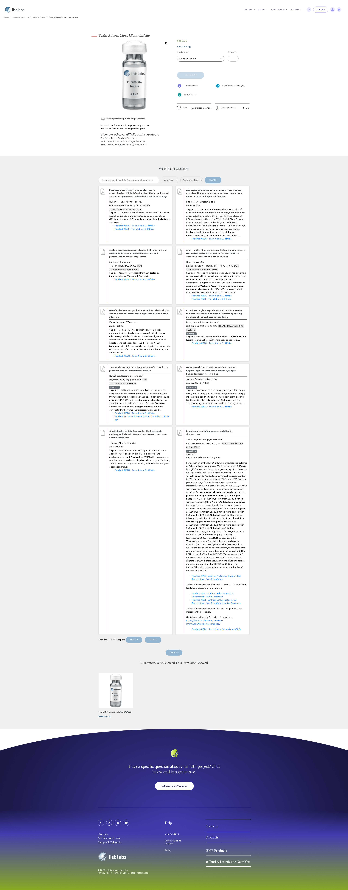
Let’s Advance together (174, 786)
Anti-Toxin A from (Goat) (123, 141)
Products (295, 9)
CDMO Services (278, 9)
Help (168, 823)
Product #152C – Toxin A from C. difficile (135, 226)
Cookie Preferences (138, 873)
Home (6, 18)
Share (153, 640)
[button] (166, 43)
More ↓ (134, 640)
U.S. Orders (172, 834)
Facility (261, 9)
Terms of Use (119, 873)
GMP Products (216, 850)
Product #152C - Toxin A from (216, 629)
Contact (320, 9)
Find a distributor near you (229, 862)
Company (248, 9)
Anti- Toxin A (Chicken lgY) (123, 145)
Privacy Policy (105, 873)
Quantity (232, 52)
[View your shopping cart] (339, 9)
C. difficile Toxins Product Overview (118, 138)
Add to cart (191, 75)
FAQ (167, 850)
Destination (183, 52)
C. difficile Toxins (37, 18)
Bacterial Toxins (19, 18)
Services (212, 826)
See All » (174, 652)
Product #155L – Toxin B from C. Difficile (135, 229)
